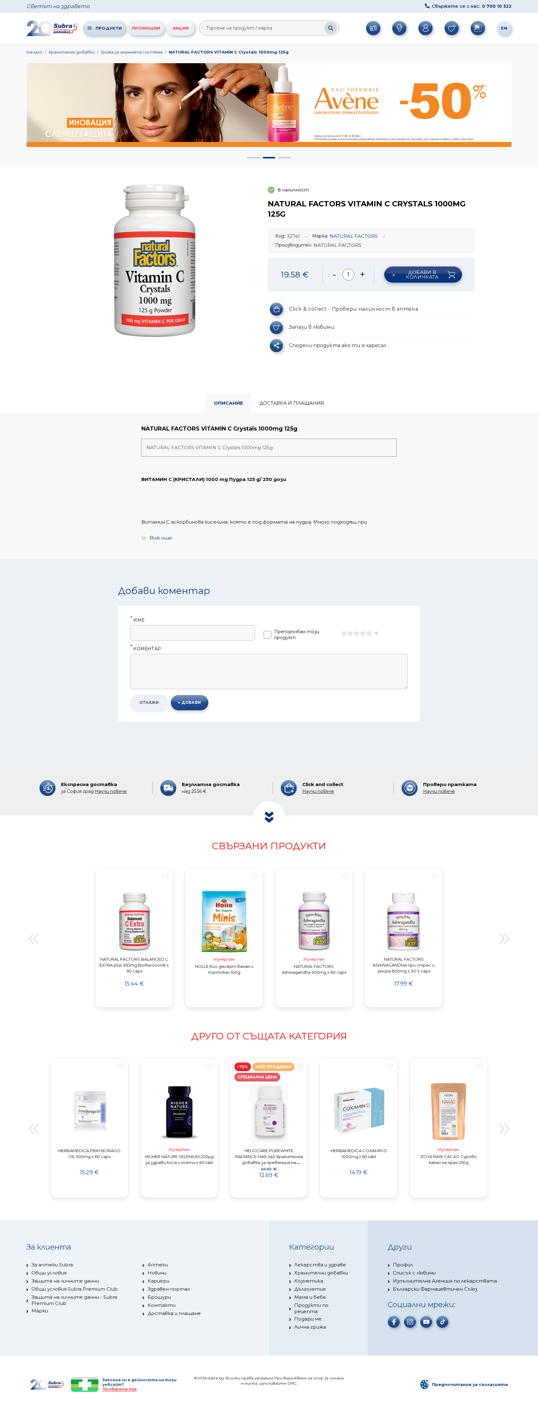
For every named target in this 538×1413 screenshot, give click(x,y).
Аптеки (158, 1265)
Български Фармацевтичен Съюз (435, 1289)
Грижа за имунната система (132, 51)
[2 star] (350, 633)
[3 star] (356, 633)
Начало (34, 51)
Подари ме (308, 1319)
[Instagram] (410, 1322)
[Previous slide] (33, 939)
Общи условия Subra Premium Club (74, 1289)
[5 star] (369, 633)
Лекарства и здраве (320, 1265)
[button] (253, 157)
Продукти (109, 28)
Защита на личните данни (65, 1281)
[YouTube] (426, 1322)
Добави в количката (422, 274)
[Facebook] (394, 1322)
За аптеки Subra (52, 1265)
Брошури (159, 1297)
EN (504, 28)
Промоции (146, 28)
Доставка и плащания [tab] (291, 403)
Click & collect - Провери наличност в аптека (353, 309)
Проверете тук (119, 1389)
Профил (403, 1265)
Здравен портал (169, 1289)
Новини (157, 1273)
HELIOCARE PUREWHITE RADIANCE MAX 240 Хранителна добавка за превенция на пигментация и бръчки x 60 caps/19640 (269, 1162)
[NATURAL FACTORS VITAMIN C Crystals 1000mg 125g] (154, 259)
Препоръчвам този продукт (296, 634)
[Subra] (52, 28)
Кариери (158, 1281)
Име (137, 620)
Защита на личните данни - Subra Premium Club (74, 1300)
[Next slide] (505, 939)
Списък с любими (414, 1273)
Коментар (145, 649)
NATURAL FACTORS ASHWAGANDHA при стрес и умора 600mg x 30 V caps (404, 965)
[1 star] (344, 633)
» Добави (189, 702)
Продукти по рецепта (311, 1308)
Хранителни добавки (72, 51)
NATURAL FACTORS (354, 236)
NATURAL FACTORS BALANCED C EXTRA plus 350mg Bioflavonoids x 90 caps (134, 965)
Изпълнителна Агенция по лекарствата (445, 1281)
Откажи (149, 702)
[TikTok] (442, 1322)
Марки (39, 1311)
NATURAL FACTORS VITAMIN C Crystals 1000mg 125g (229, 51)
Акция (180, 28)
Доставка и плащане (174, 1313)
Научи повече (111, 791)
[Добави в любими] (165, 876)
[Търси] (330, 28)
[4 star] (363, 633)
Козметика (308, 1281)
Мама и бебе (310, 1297)
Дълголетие (310, 1289)
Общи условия (49, 1273)
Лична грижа (310, 1327)
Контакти (162, 1305)
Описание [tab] (228, 403)
